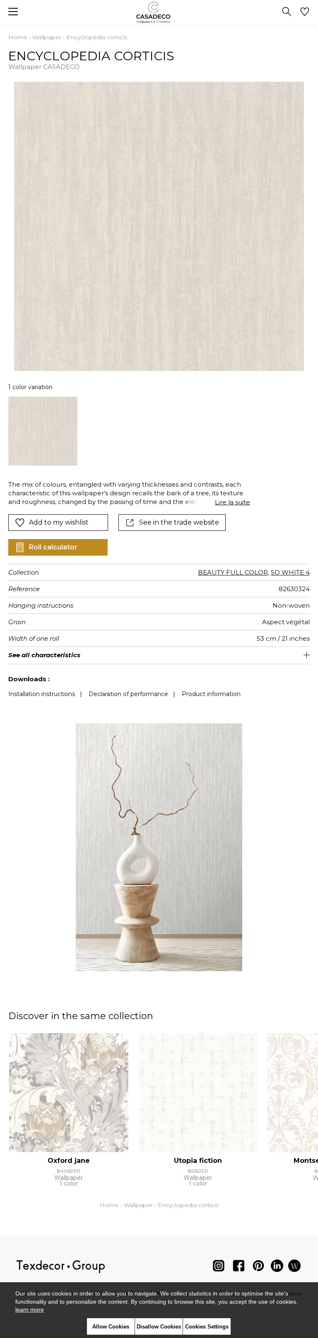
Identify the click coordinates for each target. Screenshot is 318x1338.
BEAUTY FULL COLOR (233, 572)
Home (17, 37)
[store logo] (159, 12)
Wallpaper (46, 37)
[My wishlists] (305, 12)
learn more (29, 1309)
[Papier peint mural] (294, 1267)
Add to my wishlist (59, 522)
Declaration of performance (128, 694)
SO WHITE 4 (290, 572)
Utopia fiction (198, 1161)
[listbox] (159, 431)
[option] (42, 431)
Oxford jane (69, 1161)
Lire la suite (232, 502)
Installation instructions (41, 694)
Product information (211, 694)
